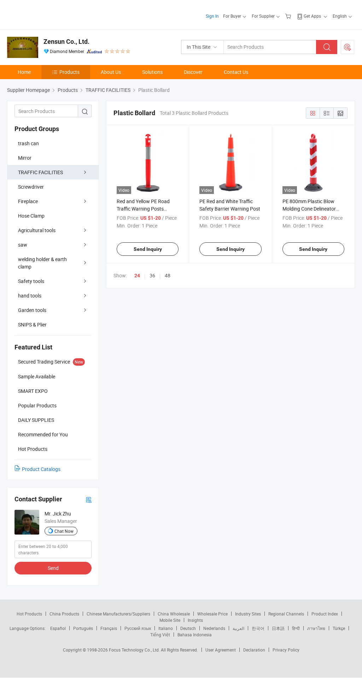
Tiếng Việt (160, 634)
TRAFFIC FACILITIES (40, 172)
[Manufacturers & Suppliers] (52, 14)
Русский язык (137, 628)
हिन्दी (296, 628)
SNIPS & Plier (32, 324)
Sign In (212, 16)
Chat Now (64, 531)
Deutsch (188, 628)
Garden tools (32, 310)
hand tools (29, 295)
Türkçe (339, 628)
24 (137, 275)
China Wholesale (174, 614)
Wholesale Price (212, 614)
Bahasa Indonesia (194, 634)
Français (108, 628)
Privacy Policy (286, 650)
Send (53, 568)
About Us (111, 72)
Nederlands (214, 628)
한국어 (258, 628)
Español (58, 628)
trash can (28, 143)
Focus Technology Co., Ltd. (135, 650)
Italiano (165, 628)
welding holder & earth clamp (42, 263)
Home (24, 72)
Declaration (254, 650)
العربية (238, 628)
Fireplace (28, 201)
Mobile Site (169, 620)
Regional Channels (286, 614)
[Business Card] (89, 499)
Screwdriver (31, 186)
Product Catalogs (41, 469)
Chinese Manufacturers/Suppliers (118, 614)
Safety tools (31, 281)
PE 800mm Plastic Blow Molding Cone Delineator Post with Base (309, 208)
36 (152, 275)
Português (83, 628)
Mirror (24, 157)
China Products (64, 614)
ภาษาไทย (316, 628)
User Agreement (220, 650)
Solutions (152, 72)
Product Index (324, 614)
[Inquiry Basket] (289, 16)
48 (167, 275)
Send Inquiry (148, 249)
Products (69, 72)
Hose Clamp (31, 215)
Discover (193, 72)
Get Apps (312, 16)
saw (22, 244)
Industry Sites (248, 614)
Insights (195, 620)
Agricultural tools (37, 230)
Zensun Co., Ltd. (66, 41)
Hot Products (29, 614)
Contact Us (236, 72)
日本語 (278, 628)
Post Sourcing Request (347, 47)
